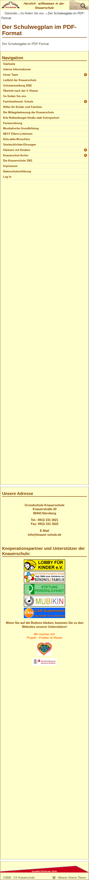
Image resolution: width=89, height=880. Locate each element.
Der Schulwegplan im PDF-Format (25, 44)
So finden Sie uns (32, 13)
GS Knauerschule (24, 877)
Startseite (10, 13)
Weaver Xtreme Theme (72, 877)
